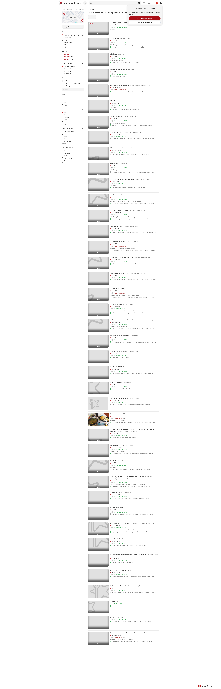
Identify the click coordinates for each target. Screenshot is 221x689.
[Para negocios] (85, 3)
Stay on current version (145, 22)
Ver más (64, 47)
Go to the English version (145, 18)
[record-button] (139, 3)
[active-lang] (156, 3)
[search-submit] (91, 3)
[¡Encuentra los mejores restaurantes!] (70, 3)
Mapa (74, 17)
